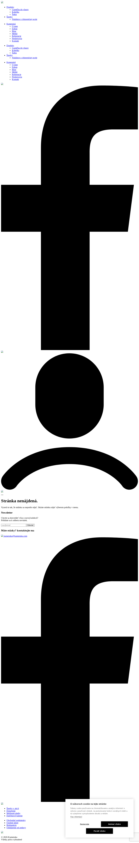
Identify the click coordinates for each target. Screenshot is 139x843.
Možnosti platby (13, 813)
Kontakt (15, 41)
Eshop (14, 29)
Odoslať (30, 525)
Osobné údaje (12, 823)
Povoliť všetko (99, 831)
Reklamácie (12, 825)
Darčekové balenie (15, 816)
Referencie (16, 36)
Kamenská (11, 24)
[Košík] (2, 492)
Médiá (14, 33)
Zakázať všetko (114, 824)
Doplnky (10, 7)
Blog (14, 31)
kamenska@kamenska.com (15, 536)
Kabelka (15, 12)
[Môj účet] (69, 489)
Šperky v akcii (13, 808)
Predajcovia (17, 38)
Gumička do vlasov (20, 9)
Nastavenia (84, 824)
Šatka (14, 14)
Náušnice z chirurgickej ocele (24, 19)
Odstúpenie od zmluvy (16, 827)
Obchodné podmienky (16, 820)
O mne (15, 26)
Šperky (10, 17)
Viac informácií (76, 817)
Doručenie (11, 811)
